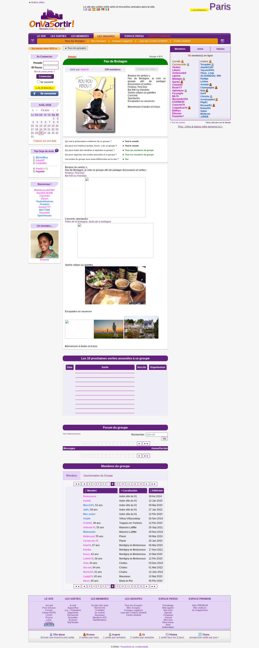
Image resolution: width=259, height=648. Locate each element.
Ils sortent (100, 612)
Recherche (72, 615)
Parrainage (168, 605)
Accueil (49, 605)
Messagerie (168, 608)
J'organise (168, 615)
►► (146, 443)
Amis (200, 49)
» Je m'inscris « (199, 10)
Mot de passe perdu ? (44, 71)
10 (122, 484)
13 (140, 484)
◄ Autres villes (36, 2)
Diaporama (73, 612)
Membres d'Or (100, 617)
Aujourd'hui (73, 608)
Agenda (168, 612)
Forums (49, 610)
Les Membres (80, 36)
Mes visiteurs (199, 608)
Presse (49, 617)
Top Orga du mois (44, 151)
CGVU (49, 615)
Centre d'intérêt (182, 41)
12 (134, 484)
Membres (71, 475)
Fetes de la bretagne (76, 221)
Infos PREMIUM (200, 605)
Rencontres (168, 622)
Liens (49, 620)
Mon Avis (168, 620)
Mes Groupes (98, 41)
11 (128, 484)
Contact (49, 622)
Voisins (220, 49)
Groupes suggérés (122, 41)
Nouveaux (100, 615)
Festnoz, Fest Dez (75, 173)
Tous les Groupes (75, 41)
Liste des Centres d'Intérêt (153, 41)
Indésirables (168, 627)
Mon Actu (168, 610)
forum (228, 122)
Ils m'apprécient (200, 610)
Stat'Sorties (73, 622)
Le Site (41, 36)
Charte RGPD (49, 612)
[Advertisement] (157, 21)
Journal (168, 617)
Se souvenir (46, 82)
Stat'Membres (99, 620)
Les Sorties (58, 36)
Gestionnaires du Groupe (98, 475)
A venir (73, 605)
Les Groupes (106, 36)
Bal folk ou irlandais (76, 175)
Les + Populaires (73, 610)
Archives (73, 620)
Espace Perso (134, 36)
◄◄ (77, 484)
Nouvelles (73, 617)
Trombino (99, 610)
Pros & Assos (49, 608)
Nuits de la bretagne (100, 221)
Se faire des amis (99, 605)
